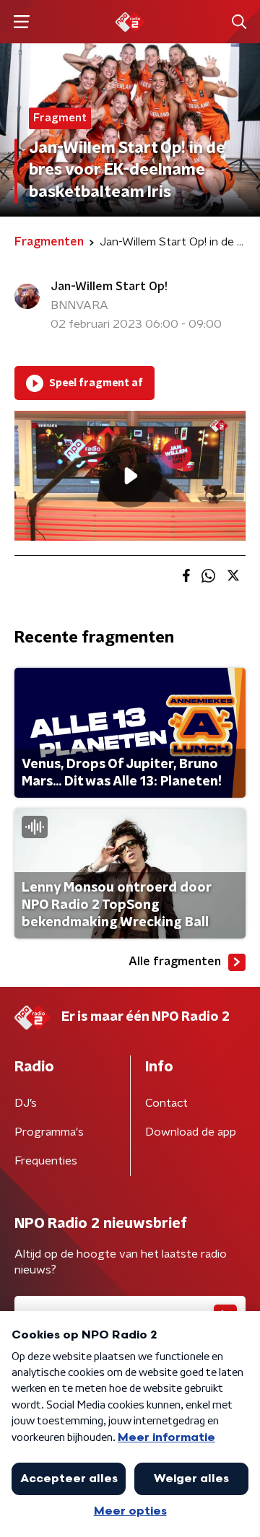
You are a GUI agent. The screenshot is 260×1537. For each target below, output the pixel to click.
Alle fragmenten (175, 961)
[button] (21, 22)
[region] (130, 476)
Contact (166, 1103)
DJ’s (25, 1103)
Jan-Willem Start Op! (109, 286)
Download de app (190, 1132)
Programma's (49, 1132)
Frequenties (45, 1161)
